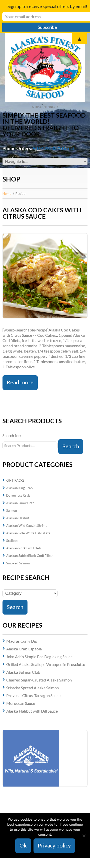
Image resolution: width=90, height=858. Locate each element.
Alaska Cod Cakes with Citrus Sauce (42, 213)
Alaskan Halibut (17, 518)
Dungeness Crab (18, 495)
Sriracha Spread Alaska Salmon (32, 687)
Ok (23, 845)
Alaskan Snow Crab (20, 503)
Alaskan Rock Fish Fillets (24, 548)
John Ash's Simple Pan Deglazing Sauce (39, 656)
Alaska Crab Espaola (24, 648)
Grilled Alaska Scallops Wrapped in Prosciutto (45, 664)
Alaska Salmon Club (23, 672)
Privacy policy (54, 845)
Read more (20, 382)
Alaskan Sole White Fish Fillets (28, 533)
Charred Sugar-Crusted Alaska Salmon (39, 679)
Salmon (11, 510)
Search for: (11, 435)
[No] (83, 835)
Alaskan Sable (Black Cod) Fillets (29, 556)
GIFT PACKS (15, 480)
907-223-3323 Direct (54, 148)
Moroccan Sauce (20, 703)
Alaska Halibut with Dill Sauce (32, 711)
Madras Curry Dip (21, 641)
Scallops (12, 541)
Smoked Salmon (18, 563)
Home (6, 194)
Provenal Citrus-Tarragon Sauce (33, 695)
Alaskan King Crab (19, 488)
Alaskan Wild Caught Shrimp (27, 526)
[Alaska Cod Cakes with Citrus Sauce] (45, 275)
